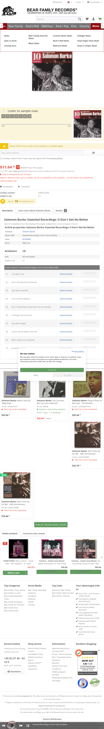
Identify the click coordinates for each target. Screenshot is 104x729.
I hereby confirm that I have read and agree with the (32, 158)
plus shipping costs (16, 171)
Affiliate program (59, 672)
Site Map (55, 674)
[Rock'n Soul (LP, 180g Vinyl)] (16, 384)
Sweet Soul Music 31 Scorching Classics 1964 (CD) (52, 562)
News (6, 35)
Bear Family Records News (38, 37)
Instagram (32, 596)
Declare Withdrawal (52, 719)
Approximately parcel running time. (52, 706)
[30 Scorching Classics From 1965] (85, 548)
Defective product (35, 657)
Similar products (10, 533)
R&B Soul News (60, 45)
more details (50, 571)
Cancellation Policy (35, 654)
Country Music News (62, 35)
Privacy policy (78, 351)
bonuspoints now (26, 201)
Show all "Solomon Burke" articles (51, 524)
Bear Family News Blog (37, 590)
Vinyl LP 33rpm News (87, 45)
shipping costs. (27, 696)
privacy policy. (56, 158)
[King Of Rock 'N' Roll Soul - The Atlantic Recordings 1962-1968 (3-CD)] (87, 384)
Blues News (34, 43)
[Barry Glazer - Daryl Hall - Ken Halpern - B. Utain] (18, 548)
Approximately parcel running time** (60, 650)
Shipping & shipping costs (62, 677)
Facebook (32, 593)
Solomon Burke (28, 231)
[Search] (79, 19)
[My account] (93, 19)
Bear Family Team (11, 610)
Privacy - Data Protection (62, 654)
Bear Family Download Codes (13, 597)
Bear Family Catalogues (13, 602)
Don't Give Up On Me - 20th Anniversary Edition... (86, 452)
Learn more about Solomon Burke (34, 210)
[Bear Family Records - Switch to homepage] (9, 11)
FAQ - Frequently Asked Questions (61, 658)
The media (56, 680)
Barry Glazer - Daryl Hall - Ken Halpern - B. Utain (18, 562)
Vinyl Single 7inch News (88, 40)
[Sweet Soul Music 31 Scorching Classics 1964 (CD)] (52, 548)
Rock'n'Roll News (61, 40)
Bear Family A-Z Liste (12, 593)
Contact (31, 651)
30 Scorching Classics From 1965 (86, 562)
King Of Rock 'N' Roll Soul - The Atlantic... (87, 401)
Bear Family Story (11, 607)
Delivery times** (34, 663)
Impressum (32, 669)
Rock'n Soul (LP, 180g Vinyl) (16, 401)
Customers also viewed (34, 533)
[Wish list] (87, 19)
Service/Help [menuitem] (94, 2)
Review (61, 210)
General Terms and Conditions (59, 667)
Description (7, 210)
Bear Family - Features (61, 596)
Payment (55, 663)
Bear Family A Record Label (63, 593)
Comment (25, 186)
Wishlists (58, 2)
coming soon (10, 45)
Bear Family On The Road (14, 604)
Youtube (31, 604)
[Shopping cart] (100, 19)
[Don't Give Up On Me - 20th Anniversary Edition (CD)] (16, 485)
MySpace (31, 599)
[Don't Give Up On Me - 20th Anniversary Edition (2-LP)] (87, 435)
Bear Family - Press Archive (14, 590)
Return (31, 660)
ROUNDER (26, 239)
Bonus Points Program (37, 648)
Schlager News (84, 35)
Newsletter (32, 666)
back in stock (10, 40)
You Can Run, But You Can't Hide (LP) (50, 401)
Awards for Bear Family (61, 590)
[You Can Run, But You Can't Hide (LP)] (52, 384)
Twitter (31, 602)
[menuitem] (59, 19)
